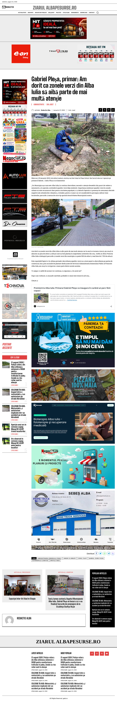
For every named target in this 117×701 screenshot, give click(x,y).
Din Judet (50, 104)
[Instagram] (97, 654)
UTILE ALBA (14, 385)
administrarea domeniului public (50, 558)
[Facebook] (100, 110)
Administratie (39, 104)
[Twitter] (104, 110)
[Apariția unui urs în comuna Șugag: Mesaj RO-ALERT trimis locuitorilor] (6, 427)
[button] (97, 12)
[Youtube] (107, 654)
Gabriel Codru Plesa (96, 558)
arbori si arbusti (70, 558)
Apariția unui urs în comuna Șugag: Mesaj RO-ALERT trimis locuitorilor (18, 428)
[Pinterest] (109, 110)
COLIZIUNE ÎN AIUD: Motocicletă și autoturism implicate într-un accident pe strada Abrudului (18, 411)
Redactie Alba (45, 110)
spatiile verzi (55, 560)
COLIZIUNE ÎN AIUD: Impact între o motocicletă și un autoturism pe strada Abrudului (18, 394)
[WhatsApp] (113, 110)
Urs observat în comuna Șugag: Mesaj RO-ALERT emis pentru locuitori (17, 443)
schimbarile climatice (40, 560)
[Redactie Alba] (33, 110)
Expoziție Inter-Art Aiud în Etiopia (22, 598)
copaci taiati (82, 558)
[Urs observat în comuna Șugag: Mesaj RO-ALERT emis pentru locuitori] (6, 441)
